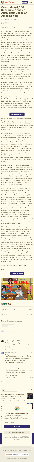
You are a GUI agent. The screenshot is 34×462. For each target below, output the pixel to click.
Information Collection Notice (20, 437)
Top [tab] (3, 390)
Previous (6, 315)
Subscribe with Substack (18, 432)
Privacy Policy (17, 439)
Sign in (30, 2)
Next (28, 315)
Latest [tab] (7, 390)
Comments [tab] (5, 326)
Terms (19, 450)
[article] (17, 397)
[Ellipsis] (32, 340)
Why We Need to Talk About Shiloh (12, 394)
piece (9, 148)
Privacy (15, 450)
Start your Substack (12, 454)
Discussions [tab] (13, 390)
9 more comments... (6, 382)
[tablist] (8, 326)
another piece (18, 153)
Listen (30, 23)
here (2, 101)
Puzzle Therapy (9, 341)
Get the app (25, 454)
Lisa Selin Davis (5, 22)
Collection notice (26, 450)
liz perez (7, 352)
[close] (29, 406)
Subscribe (24, 2)
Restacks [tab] (11, 326)
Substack (9, 458)
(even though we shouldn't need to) (11, 396)
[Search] (31, 390)
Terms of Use (25, 436)
